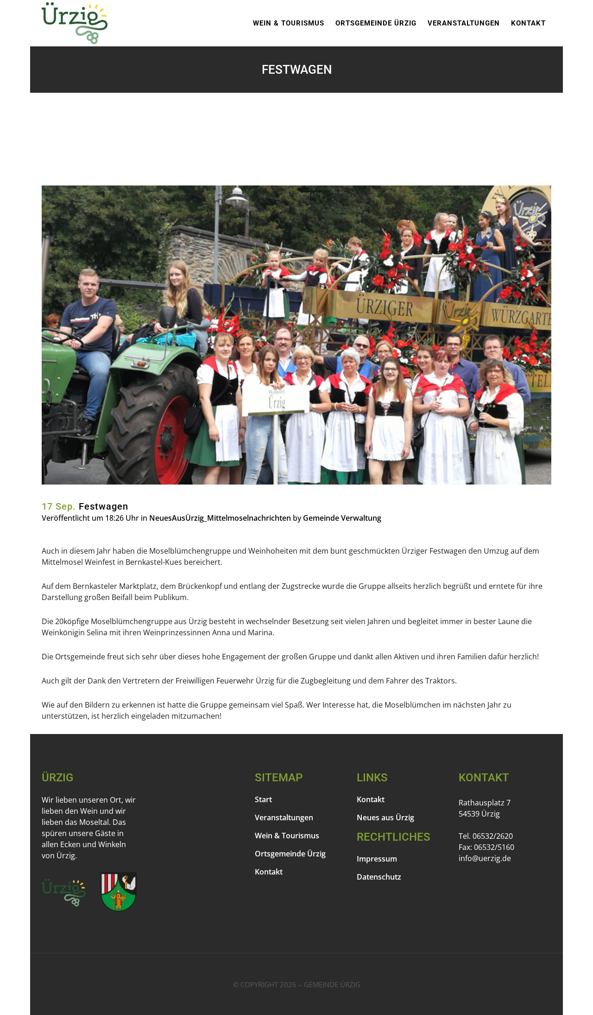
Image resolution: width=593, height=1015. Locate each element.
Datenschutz (379, 877)
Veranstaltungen (284, 817)
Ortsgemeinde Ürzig (290, 854)
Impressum (377, 859)
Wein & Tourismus (287, 835)
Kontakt (269, 872)
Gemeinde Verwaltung (342, 518)
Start (263, 799)
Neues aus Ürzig (385, 817)
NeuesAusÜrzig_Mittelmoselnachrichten (220, 518)
